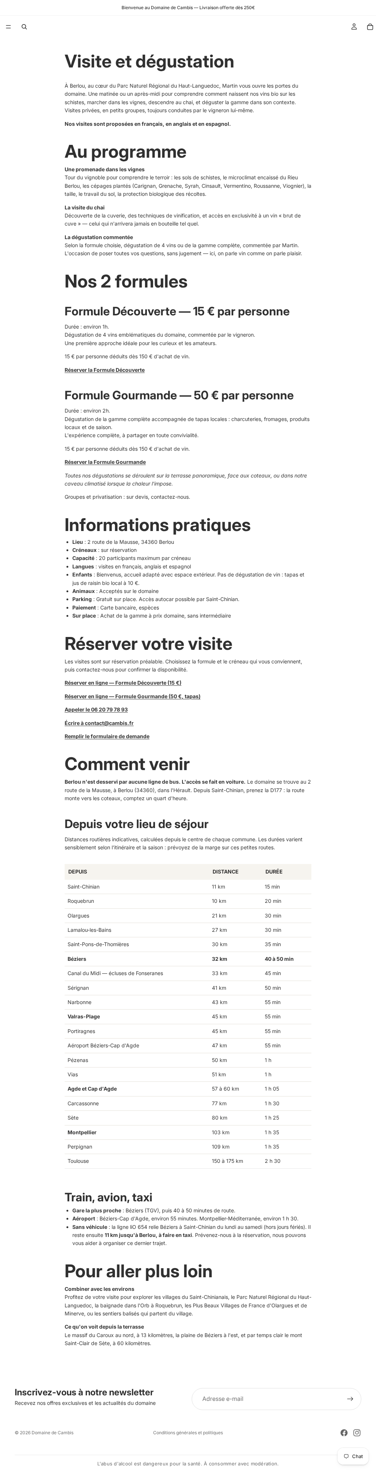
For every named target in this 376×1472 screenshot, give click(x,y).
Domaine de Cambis (52, 1432)
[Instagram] (356, 1432)
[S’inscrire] (350, 1399)
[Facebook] (344, 1432)
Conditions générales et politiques (188, 1432)
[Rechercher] (24, 27)
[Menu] (8, 26)
